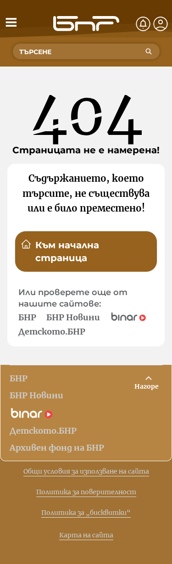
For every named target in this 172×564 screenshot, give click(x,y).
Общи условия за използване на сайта (86, 471)
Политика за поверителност (86, 492)
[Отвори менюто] (11, 22)
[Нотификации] (143, 24)
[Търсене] (148, 51)
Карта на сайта (86, 535)
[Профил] (160, 24)
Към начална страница (67, 251)
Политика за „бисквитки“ (86, 512)
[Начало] (86, 23)
